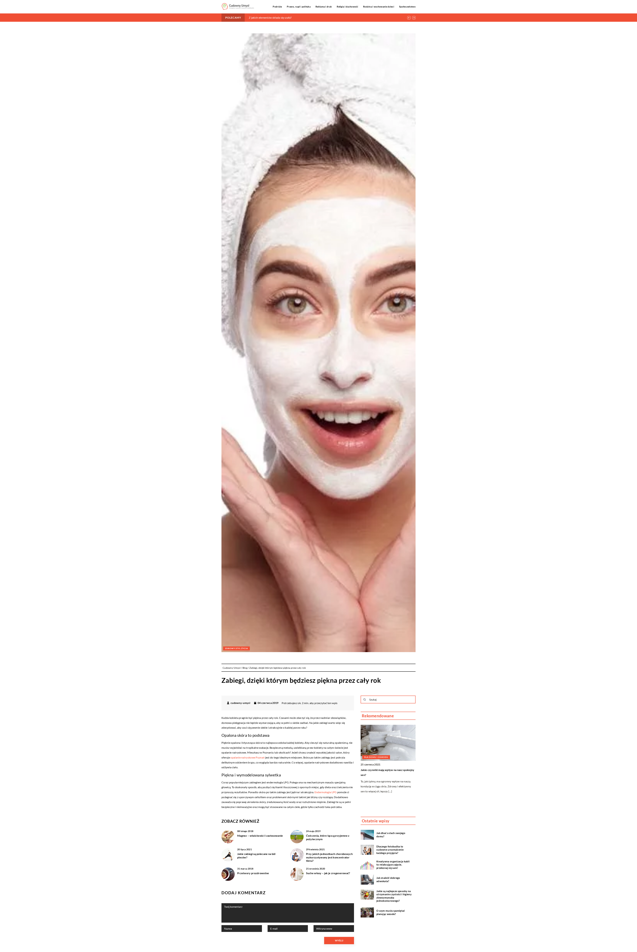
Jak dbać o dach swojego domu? (390, 835)
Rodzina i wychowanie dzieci (378, 6)
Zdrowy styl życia (236, 648)
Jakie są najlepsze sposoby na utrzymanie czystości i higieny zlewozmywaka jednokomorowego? (394, 896)
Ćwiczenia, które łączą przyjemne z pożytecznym (328, 837)
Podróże (277, 6)
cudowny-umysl (240, 703)
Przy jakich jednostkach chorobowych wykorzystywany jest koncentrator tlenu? (329, 857)
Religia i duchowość (347, 6)
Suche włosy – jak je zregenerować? (328, 873)
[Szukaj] (365, 700)
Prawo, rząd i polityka (299, 6)
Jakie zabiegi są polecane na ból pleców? (256, 855)
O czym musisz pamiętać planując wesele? (390, 912)
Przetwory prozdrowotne (253, 873)
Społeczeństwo (407, 6)
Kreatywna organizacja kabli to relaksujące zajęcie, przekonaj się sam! (290, 17)
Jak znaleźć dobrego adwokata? (388, 879)
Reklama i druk (324, 6)
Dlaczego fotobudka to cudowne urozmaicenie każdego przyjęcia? (390, 849)
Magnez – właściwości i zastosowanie (260, 835)
